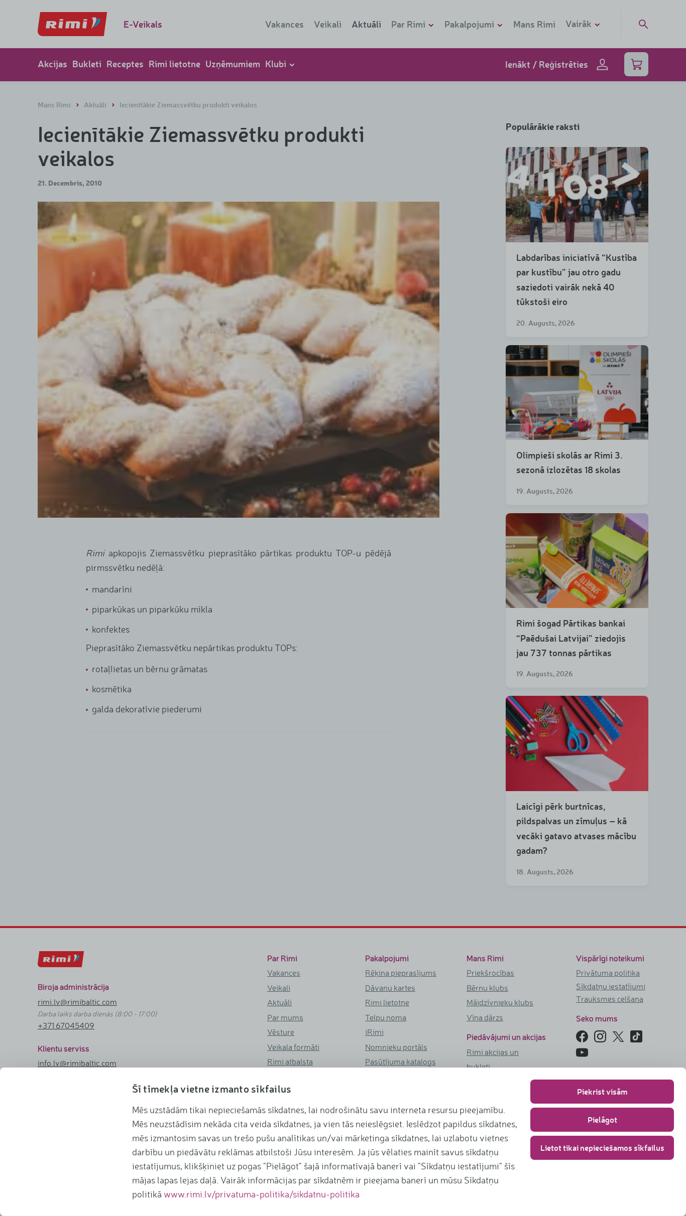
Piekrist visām (602, 1091)
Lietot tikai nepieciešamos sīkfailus (602, 1147)
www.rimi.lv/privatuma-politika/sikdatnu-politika (262, 1193)
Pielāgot (602, 1119)
